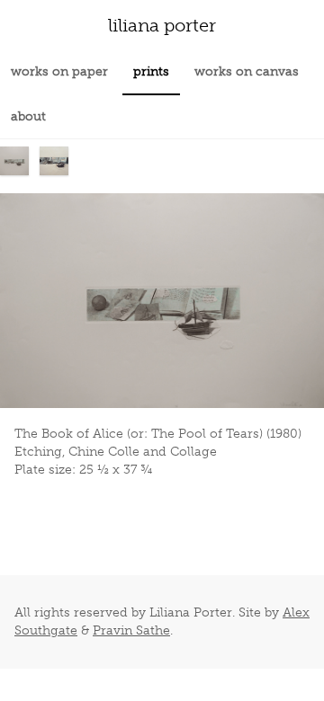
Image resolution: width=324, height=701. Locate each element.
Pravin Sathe (131, 630)
